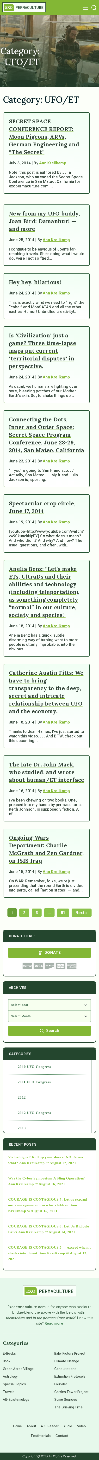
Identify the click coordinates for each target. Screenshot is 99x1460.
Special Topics (14, 1384)
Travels (8, 1392)
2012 (22, 1097)
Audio (67, 1426)
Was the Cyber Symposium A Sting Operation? (46, 1178)
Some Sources (65, 1399)
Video (81, 1426)
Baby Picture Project (69, 1353)
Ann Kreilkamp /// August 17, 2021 (47, 1163)
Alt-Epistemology (16, 1399)
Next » (81, 912)
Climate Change (66, 1361)
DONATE (52, 952)
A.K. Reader (50, 1426)
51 (63, 912)
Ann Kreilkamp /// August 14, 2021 (46, 1232)
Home (17, 1426)
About (31, 1426)
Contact (62, 1436)
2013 (22, 1128)
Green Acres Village (18, 1369)
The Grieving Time (68, 1407)
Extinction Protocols (70, 1376)
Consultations (65, 1369)
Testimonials (41, 1436)
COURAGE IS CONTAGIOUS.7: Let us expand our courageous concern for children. (47, 1202)
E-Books (9, 1353)
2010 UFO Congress (34, 1067)
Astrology (10, 1376)
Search (52, 1030)
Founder (60, 1384)
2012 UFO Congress (34, 1113)
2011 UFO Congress (34, 1082)
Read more (54, 1323)
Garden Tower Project (71, 1392)
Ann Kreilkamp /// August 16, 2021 (36, 1184)
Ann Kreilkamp (52, 163)
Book (7, 1361)
